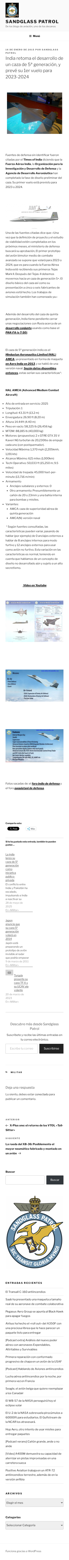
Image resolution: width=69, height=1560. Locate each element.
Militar (16, 1072)
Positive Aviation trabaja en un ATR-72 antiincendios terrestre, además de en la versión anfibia (32, 1475)
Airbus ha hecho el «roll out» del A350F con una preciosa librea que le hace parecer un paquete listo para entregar (33, 1328)
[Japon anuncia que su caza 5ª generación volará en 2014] (19, 941)
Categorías (13, 1517)
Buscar (10, 1171)
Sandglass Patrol (32, 21)
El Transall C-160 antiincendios (26, 1292)
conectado (42, 1094)
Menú (36, 36)
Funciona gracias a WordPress (23, 1551)
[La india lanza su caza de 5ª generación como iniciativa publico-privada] (19, 880)
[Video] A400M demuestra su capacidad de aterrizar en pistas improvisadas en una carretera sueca (33, 1458)
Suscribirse (51, 1048)
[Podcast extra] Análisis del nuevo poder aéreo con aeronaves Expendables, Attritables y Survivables (31, 1345)
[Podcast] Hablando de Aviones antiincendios (34, 1369)
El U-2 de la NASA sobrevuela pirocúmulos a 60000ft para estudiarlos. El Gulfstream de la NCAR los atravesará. (34, 1417)
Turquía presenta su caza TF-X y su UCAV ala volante (21, 983)
